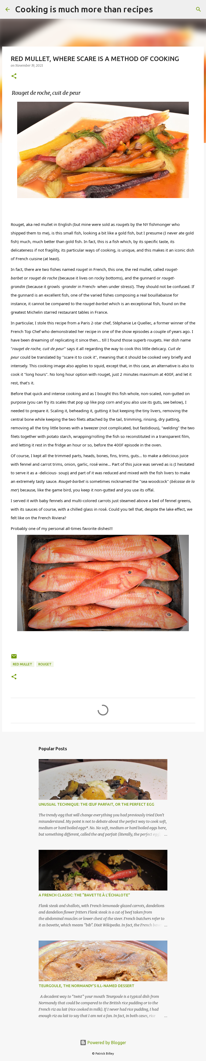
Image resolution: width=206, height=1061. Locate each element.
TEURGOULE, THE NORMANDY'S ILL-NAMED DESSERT (86, 986)
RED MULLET (22, 664)
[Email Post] (14, 658)
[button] (14, 76)
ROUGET (45, 664)
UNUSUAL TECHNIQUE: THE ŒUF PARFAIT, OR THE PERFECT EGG (96, 804)
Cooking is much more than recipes (84, 9)
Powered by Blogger (106, 1042)
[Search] (160, 9)
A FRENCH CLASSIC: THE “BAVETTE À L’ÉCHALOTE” (84, 895)
